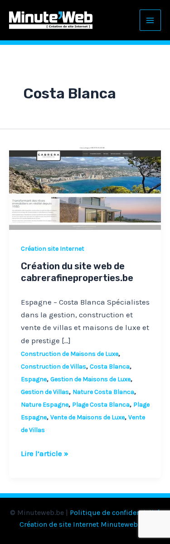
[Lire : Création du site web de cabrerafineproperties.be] (85, 186)
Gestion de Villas (45, 392)
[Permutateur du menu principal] (150, 20)
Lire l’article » (44, 452)
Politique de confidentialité (115, 512)
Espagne (34, 379)
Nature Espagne (44, 404)
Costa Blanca (110, 366)
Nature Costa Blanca (103, 392)
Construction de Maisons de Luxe (69, 354)
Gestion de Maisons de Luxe (90, 379)
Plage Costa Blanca (101, 404)
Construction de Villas (53, 366)
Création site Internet (52, 249)
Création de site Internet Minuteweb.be (83, 524)
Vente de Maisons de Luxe (87, 417)
